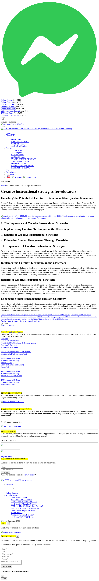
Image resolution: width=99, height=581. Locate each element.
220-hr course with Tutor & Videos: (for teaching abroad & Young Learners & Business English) (12, 362)
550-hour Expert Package (10, 115)
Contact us (10, 174)
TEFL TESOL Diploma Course (23, 510)
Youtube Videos (12, 495)
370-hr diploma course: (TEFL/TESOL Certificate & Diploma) (16, 353)
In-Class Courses (7, 104)
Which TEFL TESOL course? (22, 515)
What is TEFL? (16, 513)
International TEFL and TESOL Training (56, 129)
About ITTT (10, 135)
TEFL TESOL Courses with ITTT (24, 502)
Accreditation (11, 172)
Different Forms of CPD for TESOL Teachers (53, 319)
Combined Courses (8, 107)
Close (4, 579)
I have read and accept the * (19, 475)
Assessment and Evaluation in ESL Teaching (56, 315)
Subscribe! (5, 472)
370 (2, 356)
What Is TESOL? (17, 144)
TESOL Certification (19, 146)
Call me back (6, 566)
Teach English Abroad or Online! (23, 504)
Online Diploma (7, 102)
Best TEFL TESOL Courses (21, 500)
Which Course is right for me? (22, 166)
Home (8, 133)
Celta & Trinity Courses (20, 161)
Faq (12, 137)
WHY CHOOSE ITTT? (20, 142)
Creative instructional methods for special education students (21, 315)
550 (2, 349)
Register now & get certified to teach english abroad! (21, 321)
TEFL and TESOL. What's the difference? (27, 506)
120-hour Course (7, 113)
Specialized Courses (8, 109)
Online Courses (7, 100)
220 (2, 369)
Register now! (6, 456)
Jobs (7, 170)
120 (2, 387)
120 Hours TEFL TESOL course (23, 517)
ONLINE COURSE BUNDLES (23, 159)
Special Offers (16, 139)
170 (2, 378)
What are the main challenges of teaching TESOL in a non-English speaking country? (38, 317)
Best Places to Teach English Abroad (25, 508)
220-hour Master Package (11, 111)
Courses (9, 148)
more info (4, 339)
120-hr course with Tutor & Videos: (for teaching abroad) (10, 382)
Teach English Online (19, 497)
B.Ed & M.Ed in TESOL (20, 168)
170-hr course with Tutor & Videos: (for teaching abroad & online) (11, 373)
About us (9, 484)
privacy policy (29, 475)
